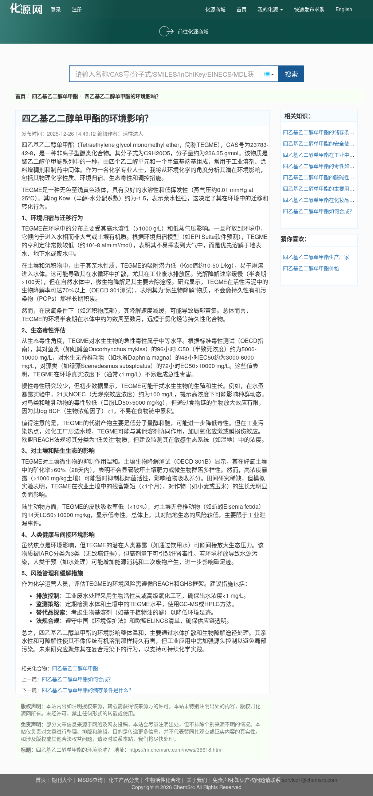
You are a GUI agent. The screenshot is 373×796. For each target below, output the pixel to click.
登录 (56, 9)
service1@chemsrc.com (309, 779)
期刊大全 (62, 779)
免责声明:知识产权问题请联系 (247, 779)
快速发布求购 (309, 9)
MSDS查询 (90, 779)
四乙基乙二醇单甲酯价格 (311, 268)
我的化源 (268, 9)
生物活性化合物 (163, 779)
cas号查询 (27, 8)
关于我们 (196, 779)
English (343, 9)
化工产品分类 (124, 779)
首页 (241, 9)
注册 (77, 9)
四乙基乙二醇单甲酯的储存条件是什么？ (88, 689)
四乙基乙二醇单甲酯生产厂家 (316, 256)
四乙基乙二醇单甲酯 (55, 96)
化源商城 (215, 9)
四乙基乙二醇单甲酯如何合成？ (77, 679)
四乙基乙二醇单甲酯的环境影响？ (123, 96)
